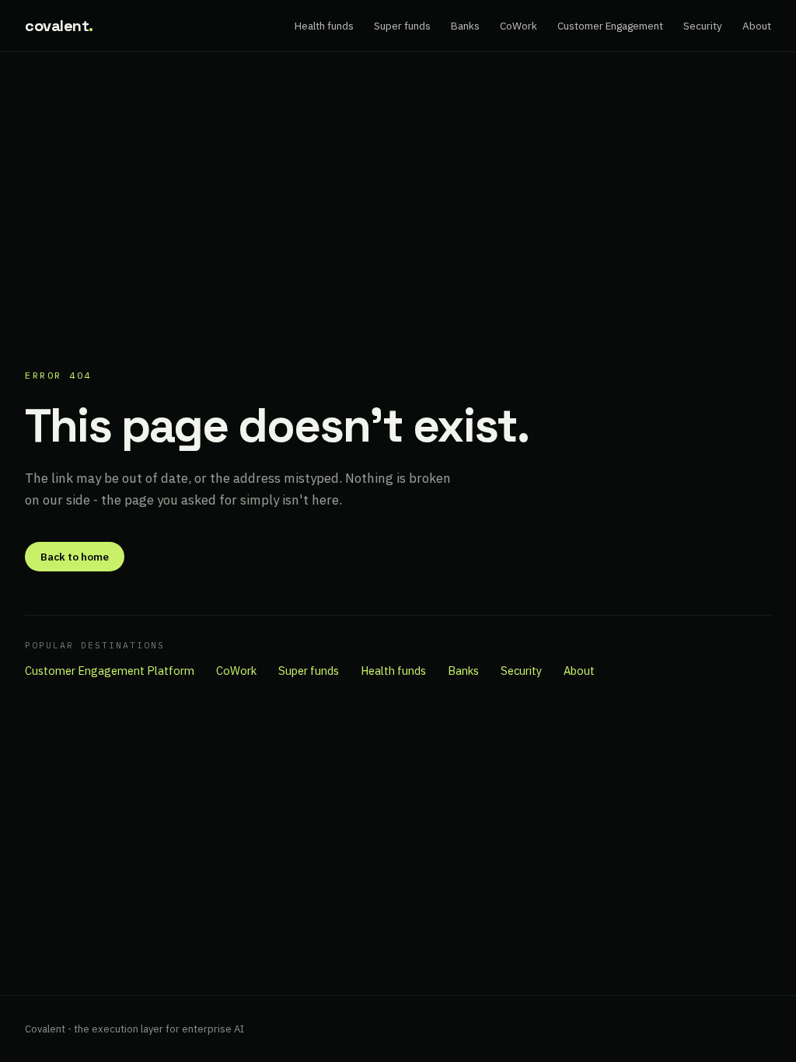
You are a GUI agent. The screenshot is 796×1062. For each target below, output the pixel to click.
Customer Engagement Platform (109, 670)
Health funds (324, 26)
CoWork (518, 26)
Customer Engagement (610, 26)
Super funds (402, 26)
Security (702, 26)
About (756, 26)
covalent (59, 26)
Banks (465, 26)
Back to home (74, 557)
